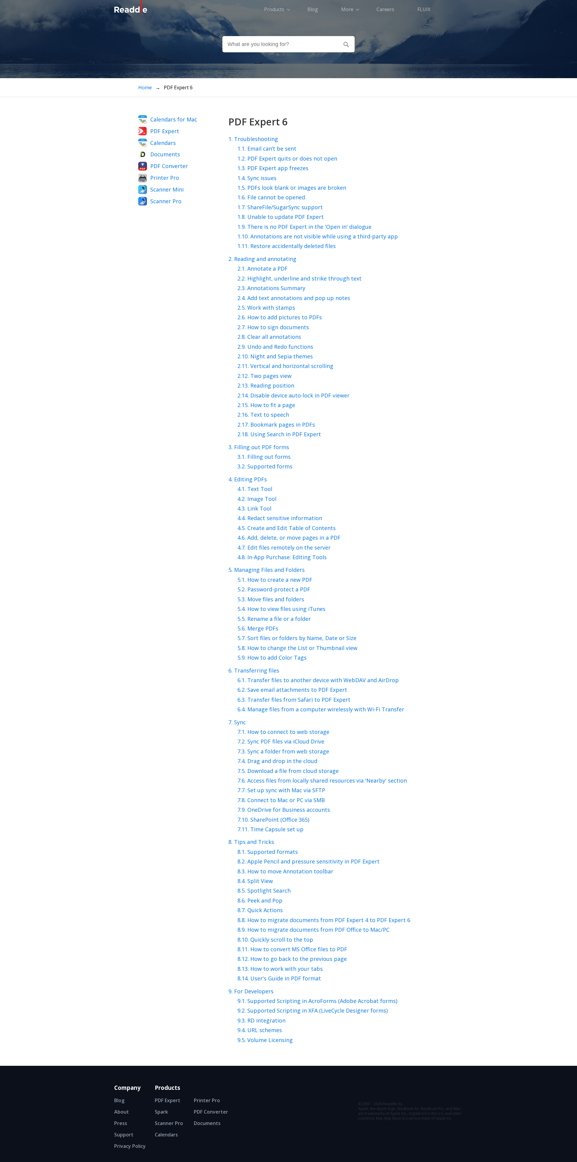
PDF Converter (169, 166)
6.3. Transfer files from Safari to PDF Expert (293, 699)
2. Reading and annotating (262, 258)
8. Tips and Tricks (251, 841)
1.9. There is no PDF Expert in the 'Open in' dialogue (304, 226)
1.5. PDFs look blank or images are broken (291, 187)
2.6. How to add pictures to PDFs (279, 317)
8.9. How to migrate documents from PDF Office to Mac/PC (313, 929)
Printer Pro (164, 177)
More (347, 9)
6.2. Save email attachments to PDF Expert (292, 689)
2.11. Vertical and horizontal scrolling (285, 365)
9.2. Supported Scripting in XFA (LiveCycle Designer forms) (312, 1010)
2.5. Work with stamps (266, 307)
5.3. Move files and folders (270, 599)
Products (274, 9)
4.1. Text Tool (254, 488)
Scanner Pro (166, 201)
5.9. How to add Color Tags (272, 657)
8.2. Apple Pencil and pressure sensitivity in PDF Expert (308, 861)
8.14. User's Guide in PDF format (279, 978)
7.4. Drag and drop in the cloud (277, 761)
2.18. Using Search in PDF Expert (279, 434)
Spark (161, 1111)
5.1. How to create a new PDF (274, 579)
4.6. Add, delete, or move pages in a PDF (288, 537)
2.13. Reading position (265, 385)
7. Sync (237, 722)
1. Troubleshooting (253, 139)
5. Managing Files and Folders (266, 569)
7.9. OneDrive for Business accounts (283, 809)
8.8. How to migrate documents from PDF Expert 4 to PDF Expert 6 (323, 920)
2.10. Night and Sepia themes (275, 356)
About (121, 1111)
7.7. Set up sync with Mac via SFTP (281, 790)
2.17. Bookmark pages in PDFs (276, 424)
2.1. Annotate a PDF (262, 268)
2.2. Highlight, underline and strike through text (299, 278)
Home (145, 87)
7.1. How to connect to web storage (283, 731)
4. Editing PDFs (247, 479)
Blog (119, 1100)
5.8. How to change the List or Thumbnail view (297, 648)
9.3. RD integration (261, 1020)
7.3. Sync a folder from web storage (283, 751)
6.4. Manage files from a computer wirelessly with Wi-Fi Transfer (320, 709)
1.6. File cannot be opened (271, 197)
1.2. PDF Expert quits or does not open (287, 158)
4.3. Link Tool (254, 508)
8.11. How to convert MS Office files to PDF (292, 949)
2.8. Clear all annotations (269, 336)
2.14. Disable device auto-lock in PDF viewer (293, 395)
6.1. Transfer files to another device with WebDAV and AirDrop (318, 680)
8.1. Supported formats (267, 851)
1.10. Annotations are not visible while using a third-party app (317, 236)
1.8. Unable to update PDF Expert (280, 216)
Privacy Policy (130, 1146)
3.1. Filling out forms (264, 456)
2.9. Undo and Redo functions (275, 346)
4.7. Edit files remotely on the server (284, 547)
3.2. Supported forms (264, 466)
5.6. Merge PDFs (257, 628)
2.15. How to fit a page (266, 405)
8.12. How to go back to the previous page (292, 958)
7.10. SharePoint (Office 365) (273, 819)
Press (120, 1123)
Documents (165, 154)
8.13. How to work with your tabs (280, 968)
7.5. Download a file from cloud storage (288, 770)
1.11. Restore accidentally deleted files (286, 246)
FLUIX (423, 9)
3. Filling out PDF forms (258, 447)
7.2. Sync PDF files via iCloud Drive (280, 741)
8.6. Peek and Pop (259, 900)
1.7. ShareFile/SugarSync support (280, 207)
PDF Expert (164, 131)
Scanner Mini (167, 189)
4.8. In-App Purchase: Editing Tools (282, 557)
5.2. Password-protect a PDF (273, 589)
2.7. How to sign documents (273, 327)
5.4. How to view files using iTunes (281, 608)
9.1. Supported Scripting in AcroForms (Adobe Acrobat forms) (317, 1000)
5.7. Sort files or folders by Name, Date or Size (296, 638)
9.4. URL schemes (259, 1030)
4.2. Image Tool (256, 498)
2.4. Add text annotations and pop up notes (293, 298)
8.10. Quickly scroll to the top (275, 939)
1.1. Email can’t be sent (266, 148)
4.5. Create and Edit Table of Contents (286, 528)
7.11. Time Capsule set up (270, 829)
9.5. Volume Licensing (265, 1040)
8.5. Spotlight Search (264, 890)
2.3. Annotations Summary (271, 288)
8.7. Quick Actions (260, 910)
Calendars (163, 142)
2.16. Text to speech (263, 414)
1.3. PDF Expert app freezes (272, 168)
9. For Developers (250, 991)
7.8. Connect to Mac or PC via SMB (281, 800)
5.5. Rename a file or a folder (274, 618)
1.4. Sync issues (256, 178)
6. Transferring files (253, 670)
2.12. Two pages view (264, 375)
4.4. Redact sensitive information (279, 518)
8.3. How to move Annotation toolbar (285, 871)
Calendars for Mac (173, 119)
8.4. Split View (255, 881)
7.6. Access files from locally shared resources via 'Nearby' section (322, 780)
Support (123, 1134)
